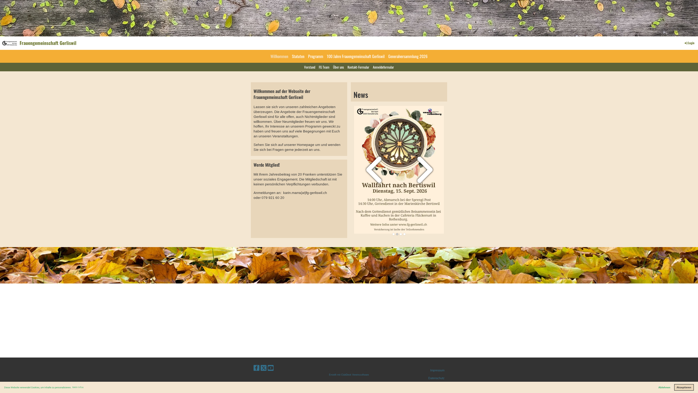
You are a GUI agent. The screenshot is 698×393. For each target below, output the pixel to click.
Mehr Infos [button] (78, 387)
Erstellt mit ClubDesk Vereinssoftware (349, 374)
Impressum (437, 370)
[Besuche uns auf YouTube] (271, 369)
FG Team (324, 67)
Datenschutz (436, 378)
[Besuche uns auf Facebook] (256, 369)
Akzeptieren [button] (684, 387)
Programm (315, 56)
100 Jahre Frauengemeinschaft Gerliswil (356, 56)
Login (691, 43)
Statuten (298, 56)
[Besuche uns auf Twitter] (263, 369)
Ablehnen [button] (664, 387)
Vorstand (309, 67)
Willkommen (279, 56)
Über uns (338, 67)
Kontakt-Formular (358, 67)
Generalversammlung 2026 (408, 56)
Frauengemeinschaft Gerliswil (48, 43)
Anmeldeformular (383, 67)
